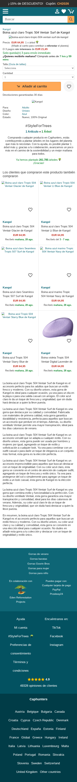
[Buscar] (71, 19)
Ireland (63, 737)
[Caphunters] (22, 11)
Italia (11, 746)
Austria (20, 711)
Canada (59, 711)
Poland (17, 754)
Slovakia (58, 754)
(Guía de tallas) (17, 64)
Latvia (21, 746)
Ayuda (20, 619)
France (14, 737)
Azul (24, 114)
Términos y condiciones (21, 666)
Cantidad (8, 73)
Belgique (32, 711)
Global (25, 737)
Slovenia (23, 763)
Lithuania (34, 746)
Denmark (62, 720)
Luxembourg (50, 746)
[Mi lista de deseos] (64, 11)
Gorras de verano (38, 554)
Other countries (50, 772)
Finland (61, 729)
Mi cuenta (20, 627)
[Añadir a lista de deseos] (69, 86)
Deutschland (20, 729)
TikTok (56, 627)
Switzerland (52, 763)
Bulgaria (46, 711)
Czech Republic (43, 720)
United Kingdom (26, 772)
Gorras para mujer (38, 568)
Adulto (25, 107)
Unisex (26, 110)
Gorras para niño (38, 573)
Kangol (7, 29)
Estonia (48, 729)
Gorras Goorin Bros (38, 563)
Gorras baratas (38, 558)
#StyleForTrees (19, 636)
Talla (5, 64)
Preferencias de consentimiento (20, 649)
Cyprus (25, 720)
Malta (65, 746)
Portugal (30, 754)
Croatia (13, 720)
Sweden (36, 763)
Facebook (56, 636)
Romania (44, 754)
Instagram (56, 645)
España (36, 729)
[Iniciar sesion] (57, 11)
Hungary (50, 737)
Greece (37, 737)
